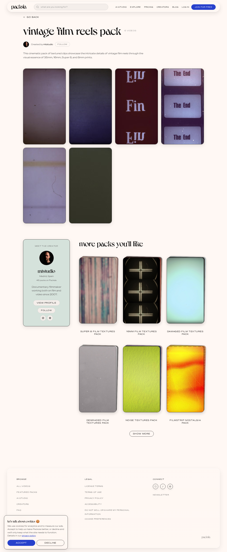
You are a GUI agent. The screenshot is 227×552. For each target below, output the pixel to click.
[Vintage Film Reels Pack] (44, 106)
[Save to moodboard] (61, 79)
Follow (62, 44)
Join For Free (203, 7)
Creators (163, 7)
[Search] (37, 7)
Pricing (148, 7)
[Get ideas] (61, 92)
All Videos (23, 486)
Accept (21, 543)
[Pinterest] (170, 486)
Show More (141, 433)
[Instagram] (155, 486)
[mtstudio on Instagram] (43, 318)
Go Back (33, 17)
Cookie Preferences (98, 519)
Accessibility (93, 504)
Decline (50, 543)
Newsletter (161, 495)
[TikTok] (163, 486)
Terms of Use (93, 492)
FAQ (19, 510)
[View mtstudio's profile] (46, 258)
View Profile (46, 303)
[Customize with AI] (61, 85)
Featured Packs (27, 492)
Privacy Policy (94, 498)
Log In (185, 7)
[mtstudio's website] (50, 318)
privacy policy (29, 535)
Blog (175, 7)
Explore (135, 7)
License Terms (94, 486)
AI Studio (121, 7)
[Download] (61, 73)
